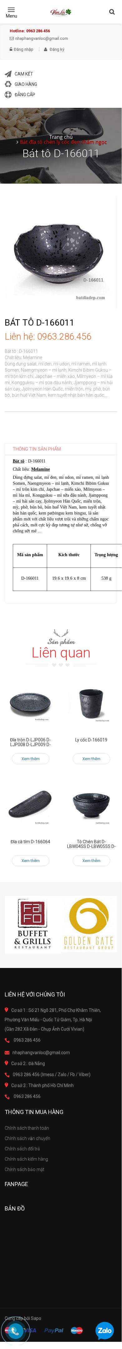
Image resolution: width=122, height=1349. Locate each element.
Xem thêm (31, 758)
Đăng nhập (23, 49)
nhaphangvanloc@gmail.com (41, 38)
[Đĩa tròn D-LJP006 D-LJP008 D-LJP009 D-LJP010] (30, 704)
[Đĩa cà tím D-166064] (30, 806)
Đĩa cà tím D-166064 (30, 841)
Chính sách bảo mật (24, 1169)
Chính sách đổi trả (22, 1148)
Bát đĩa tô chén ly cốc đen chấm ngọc (63, 142)
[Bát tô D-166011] (61, 251)
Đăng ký (56, 49)
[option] (33, 925)
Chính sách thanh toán (27, 1128)
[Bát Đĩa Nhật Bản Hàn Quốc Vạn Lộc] (61, 12)
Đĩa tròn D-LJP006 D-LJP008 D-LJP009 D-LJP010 (30, 744)
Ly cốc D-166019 (91, 739)
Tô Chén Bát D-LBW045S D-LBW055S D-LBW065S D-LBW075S (91, 846)
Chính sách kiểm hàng (26, 1159)
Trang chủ (61, 136)
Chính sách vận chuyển (27, 1138)
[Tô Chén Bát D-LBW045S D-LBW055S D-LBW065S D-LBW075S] (91, 806)
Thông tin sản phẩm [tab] (37, 449)
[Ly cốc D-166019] (91, 704)
